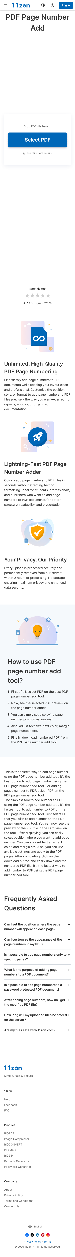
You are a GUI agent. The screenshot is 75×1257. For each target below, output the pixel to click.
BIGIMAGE (10, 1150)
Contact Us (11, 1206)
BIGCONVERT (13, 1144)
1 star (27, 296)
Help (7, 1099)
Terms (47, 1241)
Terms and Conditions (18, 1200)
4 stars (42, 296)
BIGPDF (9, 1133)
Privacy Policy (13, 1195)
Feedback (10, 1105)
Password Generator (17, 1166)
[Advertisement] (37, 72)
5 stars (48, 296)
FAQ (6, 1110)
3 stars (37, 296)
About (8, 1189)
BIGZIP (8, 1155)
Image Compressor (16, 1139)
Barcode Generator (16, 1161)
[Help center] (52, 5)
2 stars (32, 296)
